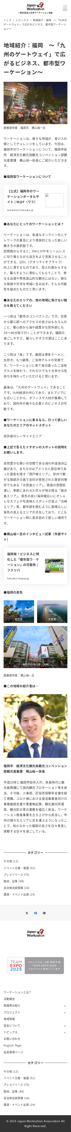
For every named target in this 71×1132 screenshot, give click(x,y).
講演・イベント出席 (16, 894)
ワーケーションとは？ (18, 992)
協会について (12, 1025)
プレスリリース (13, 874)
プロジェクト (12, 1012)
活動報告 (9, 999)
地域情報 (9, 1019)
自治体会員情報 (13, 888)
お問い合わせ (12, 1039)
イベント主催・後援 (16, 868)
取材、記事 (11, 881)
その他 (8, 861)
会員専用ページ (13, 1052)
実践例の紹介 (12, 1005)
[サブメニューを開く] (64, 1005)
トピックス (11, 1032)
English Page (13, 1045)
